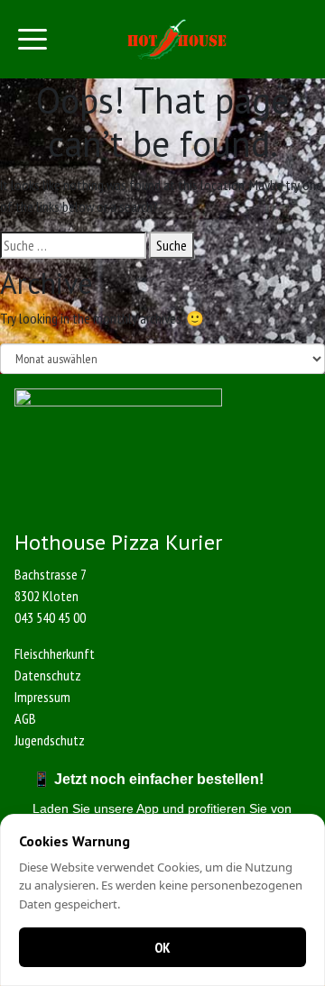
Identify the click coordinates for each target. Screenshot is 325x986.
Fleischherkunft (54, 653)
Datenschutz (47, 675)
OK (162, 947)
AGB (25, 718)
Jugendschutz (49, 740)
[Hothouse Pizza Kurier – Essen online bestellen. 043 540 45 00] (177, 39)
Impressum (42, 697)
